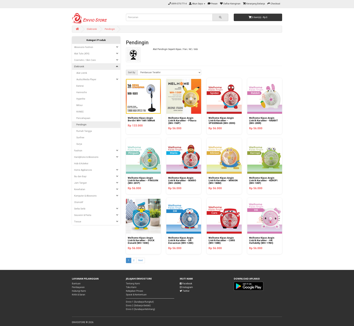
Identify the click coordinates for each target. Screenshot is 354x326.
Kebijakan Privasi (134, 291)
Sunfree (79, 137)
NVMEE (79, 111)
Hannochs (80, 92)
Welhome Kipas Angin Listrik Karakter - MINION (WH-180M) (223, 180)
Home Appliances (83, 170)
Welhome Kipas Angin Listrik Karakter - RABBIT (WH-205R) (263, 121)
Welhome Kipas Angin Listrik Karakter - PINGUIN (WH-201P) (143, 180)
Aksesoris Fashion (83, 47)
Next (140, 260)
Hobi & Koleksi (81, 163)
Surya (78, 144)
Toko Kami (131, 287)
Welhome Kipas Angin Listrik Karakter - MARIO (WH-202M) (182, 180)
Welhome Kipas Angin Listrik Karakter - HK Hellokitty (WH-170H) (261, 240)
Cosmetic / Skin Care (85, 60)
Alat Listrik (80, 73)
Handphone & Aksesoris (86, 157)
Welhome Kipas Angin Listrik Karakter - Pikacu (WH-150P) (182, 121)
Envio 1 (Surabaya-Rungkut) (140, 302)
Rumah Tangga (83, 131)
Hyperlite (79, 99)
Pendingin (110, 29)
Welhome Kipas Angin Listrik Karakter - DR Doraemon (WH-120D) (180, 240)
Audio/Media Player (85, 79)
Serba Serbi (79, 208)
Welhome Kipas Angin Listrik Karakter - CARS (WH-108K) (222, 240)
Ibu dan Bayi (80, 176)
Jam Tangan (80, 183)
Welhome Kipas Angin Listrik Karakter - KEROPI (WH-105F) (263, 180)
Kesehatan (79, 189)
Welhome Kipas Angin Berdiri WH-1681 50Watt (141, 119)
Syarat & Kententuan (136, 294)
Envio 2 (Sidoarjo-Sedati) (138, 305)
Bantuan (76, 283)
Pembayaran (78, 287)
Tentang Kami (133, 283)
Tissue (77, 221)
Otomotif (78, 202)
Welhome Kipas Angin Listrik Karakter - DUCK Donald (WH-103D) (141, 240)
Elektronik (92, 29)
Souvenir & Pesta (82, 215)
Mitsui (78, 105)
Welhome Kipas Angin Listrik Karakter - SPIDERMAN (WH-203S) (222, 121)
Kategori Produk (96, 40)
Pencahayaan (82, 118)
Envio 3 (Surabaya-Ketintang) (140, 309)
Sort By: (132, 72)
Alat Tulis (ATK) (81, 53)
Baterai (79, 86)
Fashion (78, 150)
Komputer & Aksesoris (85, 196)
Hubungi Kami (79, 291)
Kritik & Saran (78, 294)
